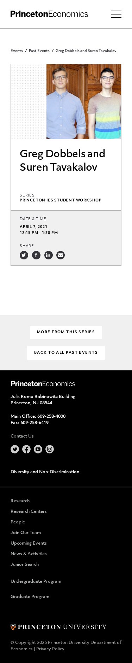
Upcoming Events (29, 543)
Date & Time (33, 219)
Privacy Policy (50, 649)
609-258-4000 (51, 417)
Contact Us (22, 436)
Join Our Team (26, 533)
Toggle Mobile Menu (116, 14)
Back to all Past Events (66, 353)
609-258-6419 (34, 423)
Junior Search (25, 565)
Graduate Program (30, 597)
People (18, 522)
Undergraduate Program (36, 582)
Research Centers (29, 512)
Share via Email (60, 255)
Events (17, 51)
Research (20, 501)
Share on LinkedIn (48, 255)
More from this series (66, 332)
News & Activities (29, 554)
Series (27, 196)
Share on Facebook (36, 255)
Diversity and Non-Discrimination (45, 472)
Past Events (39, 51)
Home (49, 14)
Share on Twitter (24, 255)
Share (27, 246)
